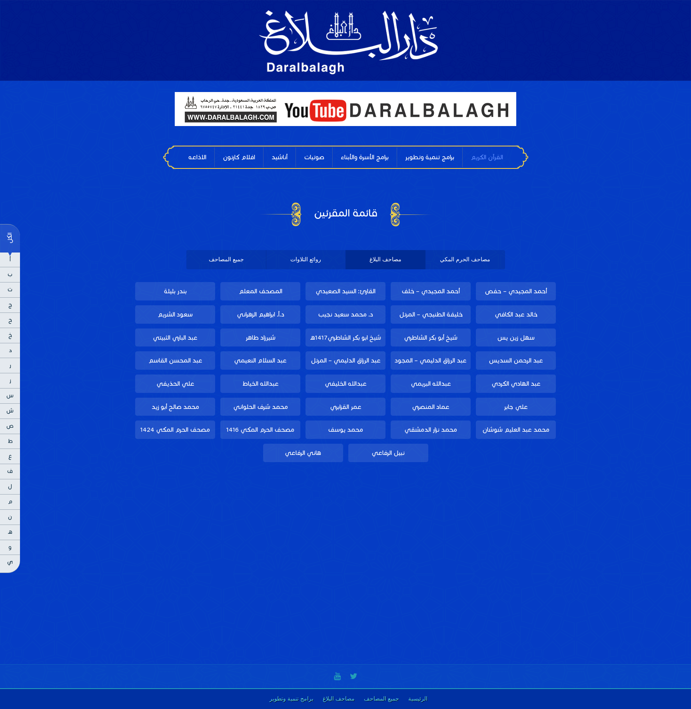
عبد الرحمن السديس (516, 360)
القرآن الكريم (487, 157)
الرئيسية (417, 699)
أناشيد (280, 157)
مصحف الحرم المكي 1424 (175, 429)
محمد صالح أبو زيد (175, 407)
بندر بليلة (175, 291)
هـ (10, 532)
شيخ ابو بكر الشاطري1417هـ (345, 337)
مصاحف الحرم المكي (465, 259)
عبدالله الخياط (260, 383)
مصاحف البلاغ (385, 259)
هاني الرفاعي (303, 453)
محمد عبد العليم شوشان (515, 429)
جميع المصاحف (226, 259)
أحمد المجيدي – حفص (516, 291)
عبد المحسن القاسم (175, 360)
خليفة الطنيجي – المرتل (431, 314)
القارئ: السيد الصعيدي (345, 291)
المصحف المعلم (260, 291)
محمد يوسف (345, 429)
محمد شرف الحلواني (260, 407)
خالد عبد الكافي (516, 314)
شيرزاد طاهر (261, 337)
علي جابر (516, 407)
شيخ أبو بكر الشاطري (430, 337)
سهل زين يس (516, 337)
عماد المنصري (430, 407)
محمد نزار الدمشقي (430, 429)
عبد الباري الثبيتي (175, 337)
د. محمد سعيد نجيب (345, 314)
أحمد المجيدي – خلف (430, 291)
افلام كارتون (239, 157)
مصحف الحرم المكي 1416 (260, 429)
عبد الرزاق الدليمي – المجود (431, 360)
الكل (9, 237)
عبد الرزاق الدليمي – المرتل (346, 360)
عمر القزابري (345, 407)
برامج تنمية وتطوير (429, 157)
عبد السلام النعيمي (260, 360)
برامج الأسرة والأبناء (365, 157)
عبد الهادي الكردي (516, 383)
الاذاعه (197, 157)
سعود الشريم (175, 314)
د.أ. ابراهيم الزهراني (260, 314)
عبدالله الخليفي (346, 383)
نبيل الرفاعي (388, 453)
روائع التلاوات (305, 259)
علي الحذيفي (175, 383)
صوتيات (314, 157)
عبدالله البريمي (431, 383)
